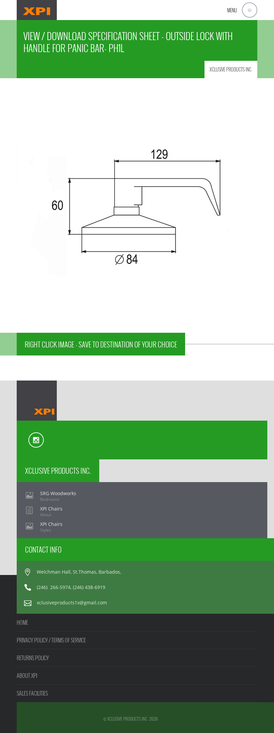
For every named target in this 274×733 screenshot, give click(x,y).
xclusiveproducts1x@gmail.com (72, 602)
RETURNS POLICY (33, 658)
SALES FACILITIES (32, 693)
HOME (22, 622)
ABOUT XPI (27, 676)
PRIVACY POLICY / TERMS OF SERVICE (51, 640)
